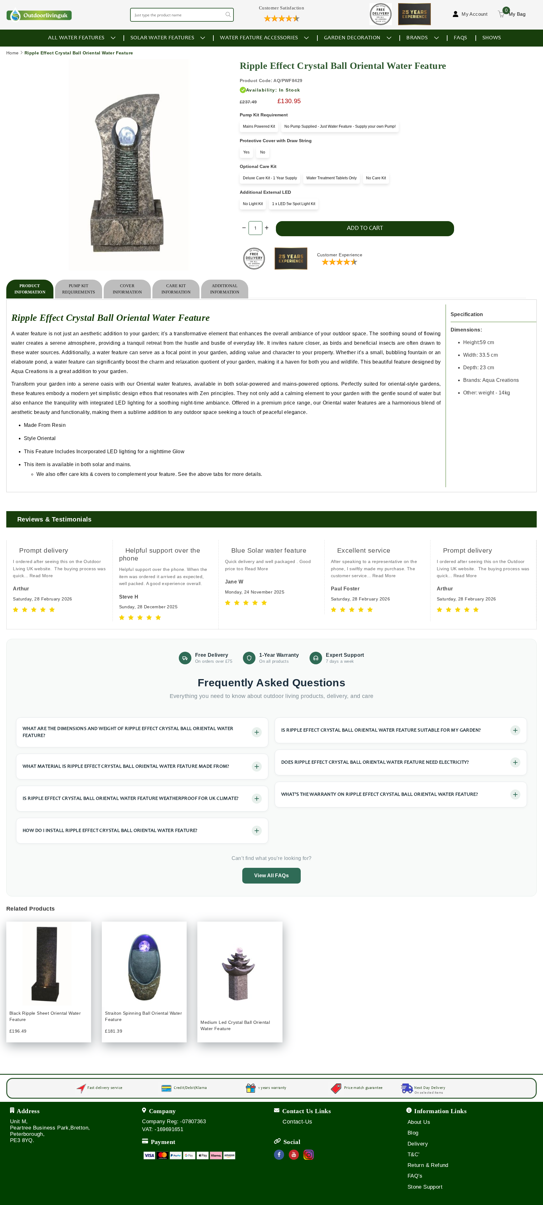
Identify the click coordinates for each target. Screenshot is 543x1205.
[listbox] (321, 127)
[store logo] (39, 14)
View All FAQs (271, 875)
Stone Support (425, 1187)
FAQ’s (415, 1176)
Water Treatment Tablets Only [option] (331, 178)
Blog (413, 1133)
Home (12, 52)
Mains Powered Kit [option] (259, 126)
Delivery (418, 1144)
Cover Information (127, 288)
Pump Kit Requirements (78, 288)
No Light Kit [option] (253, 204)
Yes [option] (246, 152)
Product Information (29, 288)
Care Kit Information (176, 288)
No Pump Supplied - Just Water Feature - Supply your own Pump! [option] (340, 126)
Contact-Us (297, 1122)
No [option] (262, 152)
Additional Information (224, 288)
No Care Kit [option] (376, 178)
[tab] (29, 289)
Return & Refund (428, 1165)
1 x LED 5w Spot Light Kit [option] (293, 204)
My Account (474, 14)
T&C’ (414, 1155)
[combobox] (182, 15)
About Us (419, 1122)
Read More (41, 575)
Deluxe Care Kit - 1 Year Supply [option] (270, 178)
